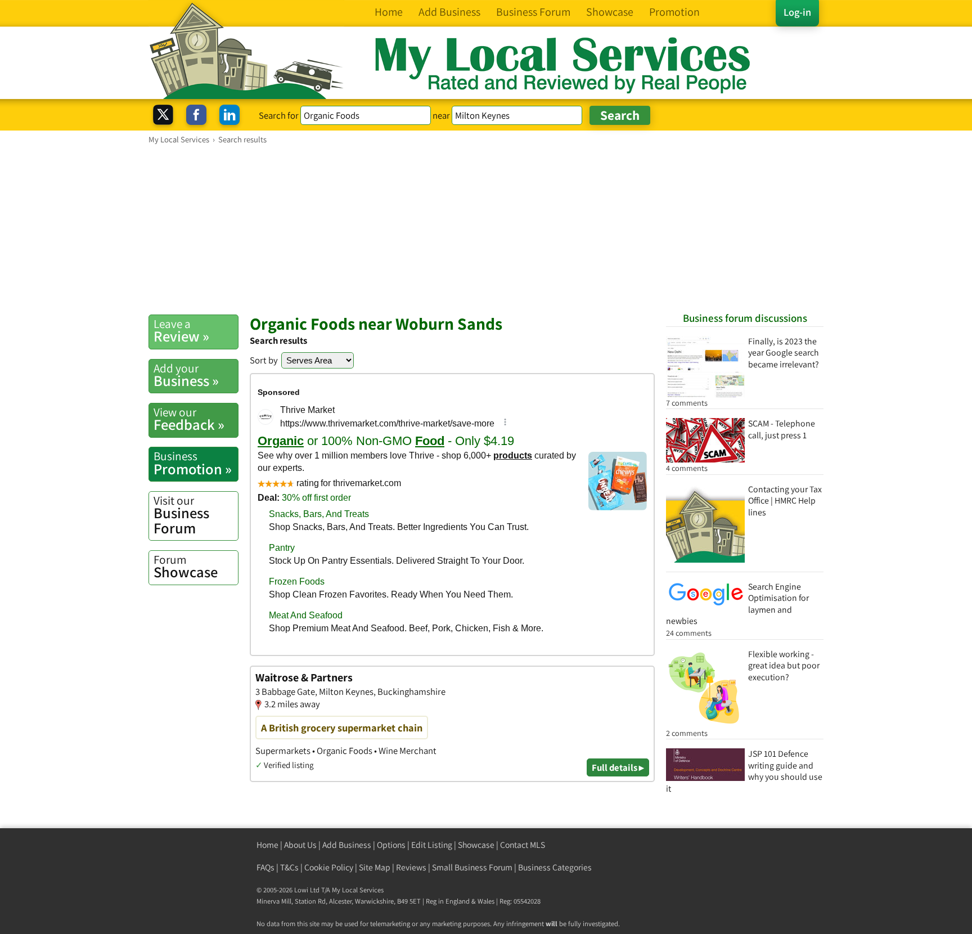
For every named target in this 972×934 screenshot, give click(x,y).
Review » (181, 331)
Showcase (186, 566)
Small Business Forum (472, 867)
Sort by (264, 360)
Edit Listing (431, 844)
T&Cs (289, 867)
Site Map (374, 867)
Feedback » (189, 419)
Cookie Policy (328, 867)
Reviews (411, 867)
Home (267, 844)
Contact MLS (522, 844)
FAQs (265, 867)
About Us (300, 844)
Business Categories (555, 867)
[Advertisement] (486, 229)
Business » (186, 375)
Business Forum (181, 515)
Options (391, 844)
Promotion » (193, 463)
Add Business (346, 844)
